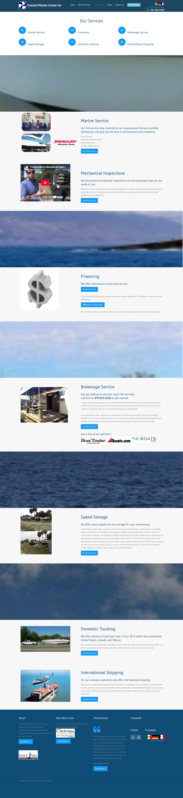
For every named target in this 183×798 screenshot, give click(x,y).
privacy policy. (155, 312)
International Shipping (140, 44)
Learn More (62, 741)
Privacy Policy (47, 781)
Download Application (94, 305)
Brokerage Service (137, 32)
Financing (83, 32)
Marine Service (36, 32)
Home (73, 5)
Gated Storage (36, 44)
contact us (112, 548)
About (109, 5)
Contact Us (119, 5)
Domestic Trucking (88, 44)
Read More (25, 741)
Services (98, 5)
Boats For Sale (84, 5)
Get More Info (88, 151)
